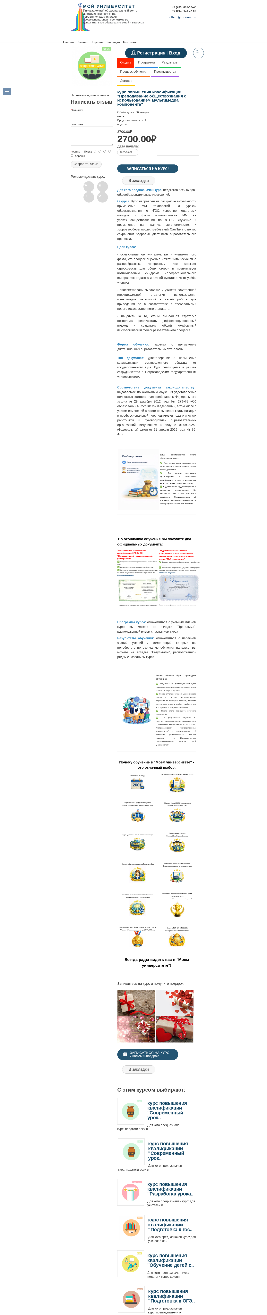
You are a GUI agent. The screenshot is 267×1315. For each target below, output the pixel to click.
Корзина (98, 42)
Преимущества (165, 71)
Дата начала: (128, 146)
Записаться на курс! (148, 168)
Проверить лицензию (125, 575)
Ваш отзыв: (77, 124)
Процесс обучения (133, 71)
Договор (126, 80)
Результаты (170, 62)
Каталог (83, 42)
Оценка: (76, 151)
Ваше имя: (77, 109)
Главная (69, 42)
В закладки (139, 180)
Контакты (130, 42)
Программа (146, 62)
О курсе (125, 62)
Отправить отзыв (86, 164)
